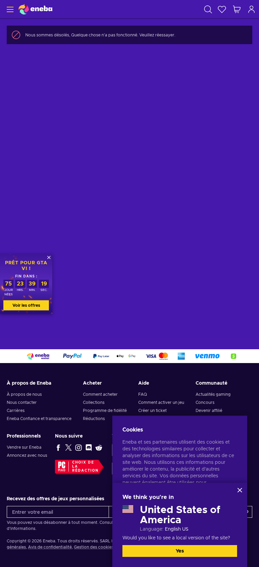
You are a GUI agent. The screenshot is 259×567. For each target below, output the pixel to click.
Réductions (94, 419)
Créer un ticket (152, 411)
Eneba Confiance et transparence (39, 419)
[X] (68, 447)
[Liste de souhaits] (221, 9)
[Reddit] (98, 447)
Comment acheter (100, 394)
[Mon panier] (236, 9)
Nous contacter (22, 402)
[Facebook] (58, 447)
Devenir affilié (209, 411)
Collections (94, 402)
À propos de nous (24, 394)
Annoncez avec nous (27, 455)
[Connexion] (251, 9)
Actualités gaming (213, 394)
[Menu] (9, 9)
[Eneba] (35, 9)
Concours (205, 402)
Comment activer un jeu (161, 402)
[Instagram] (78, 447)
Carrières (16, 411)
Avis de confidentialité (50, 547)
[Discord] (88, 447)
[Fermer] (239, 490)
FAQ (142, 394)
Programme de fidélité (105, 411)
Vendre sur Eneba (24, 447)
